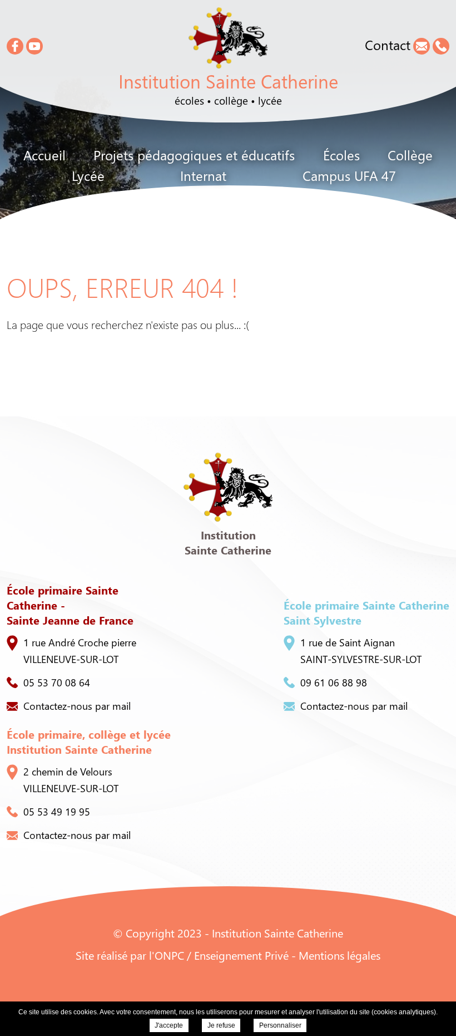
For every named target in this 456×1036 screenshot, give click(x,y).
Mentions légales (339, 955)
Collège (410, 155)
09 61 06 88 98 (333, 682)
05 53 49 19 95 (56, 811)
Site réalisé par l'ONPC (130, 955)
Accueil (44, 155)
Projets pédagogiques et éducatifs (194, 155)
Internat (203, 175)
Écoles (341, 155)
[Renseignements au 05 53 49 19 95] (441, 46)
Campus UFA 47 (349, 175)
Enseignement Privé (241, 955)
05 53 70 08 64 (56, 682)
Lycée (88, 175)
